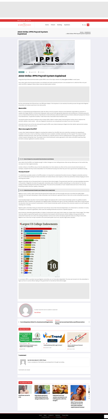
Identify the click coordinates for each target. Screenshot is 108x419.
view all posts (37, 312)
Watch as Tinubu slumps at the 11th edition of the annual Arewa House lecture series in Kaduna (67, 399)
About (45, 415)
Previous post (50, 320)
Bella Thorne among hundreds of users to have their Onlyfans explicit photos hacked (31, 404)
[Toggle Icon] (88, 25)
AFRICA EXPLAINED (53, 417)
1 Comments (41, 72)
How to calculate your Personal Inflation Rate (75, 346)
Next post (57, 320)
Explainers (67, 25)
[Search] (83, 24)
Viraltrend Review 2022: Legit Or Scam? (53, 345)
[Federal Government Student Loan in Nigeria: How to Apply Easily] (30, 337)
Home (47, 25)
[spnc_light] (85, 24)
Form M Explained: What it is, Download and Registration (36, 322)
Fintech (53, 25)
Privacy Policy (65, 415)
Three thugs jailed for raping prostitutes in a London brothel (48, 396)
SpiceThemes (63, 417)
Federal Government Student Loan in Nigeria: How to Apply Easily (28, 346)
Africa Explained (24, 343)
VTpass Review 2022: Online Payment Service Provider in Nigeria (85, 394)
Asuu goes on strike (67, 79)
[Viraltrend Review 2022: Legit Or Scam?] (54, 337)
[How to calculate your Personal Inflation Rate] (78, 337)
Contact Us (50, 415)
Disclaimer (57, 415)
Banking (59, 25)
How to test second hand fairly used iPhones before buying (70, 322)
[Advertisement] (54, 10)
